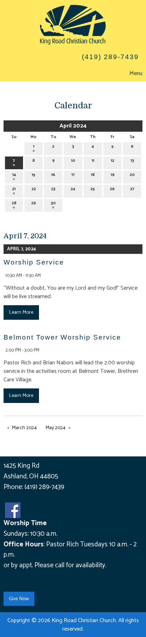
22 (34, 189)
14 (14, 174)
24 (73, 189)
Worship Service (34, 262)
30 (53, 203)
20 (132, 174)
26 (112, 189)
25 (92, 189)
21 (14, 189)
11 (92, 160)
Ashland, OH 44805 (31, 476)
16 (53, 174)
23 (53, 189)
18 (93, 174)
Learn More (21, 312)
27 (132, 189)
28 (14, 203)
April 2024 (73, 126)
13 (132, 160)
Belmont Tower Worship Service (62, 337)
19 (112, 174)
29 (33, 203)
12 (112, 160)
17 (73, 174)
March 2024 (24, 428)
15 (33, 174)
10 (73, 160)
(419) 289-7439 (44, 487)
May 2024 (56, 428)
